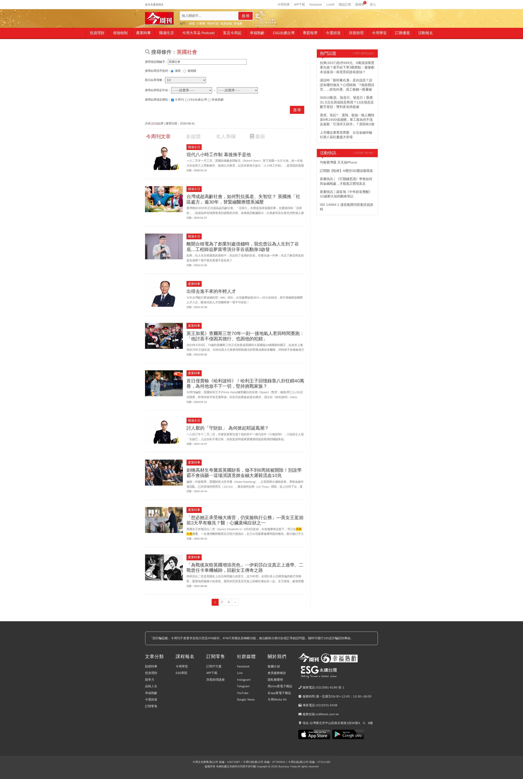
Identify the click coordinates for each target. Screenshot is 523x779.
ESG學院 (181, 673)
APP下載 (211, 673)
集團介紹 (274, 666)
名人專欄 (226, 136)
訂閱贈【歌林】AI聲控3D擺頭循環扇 (346, 171)
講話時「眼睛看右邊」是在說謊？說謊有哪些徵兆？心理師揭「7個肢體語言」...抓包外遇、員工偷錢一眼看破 (347, 85)
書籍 (260, 136)
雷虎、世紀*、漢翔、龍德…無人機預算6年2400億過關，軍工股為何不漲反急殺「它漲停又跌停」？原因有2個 (347, 119)
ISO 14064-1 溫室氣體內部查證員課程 (346, 207)
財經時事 (151, 666)
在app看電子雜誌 (279, 693)
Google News (246, 699)
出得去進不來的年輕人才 (211, 291)
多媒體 (193, 136)
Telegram (243, 686)
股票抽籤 (226, 23)
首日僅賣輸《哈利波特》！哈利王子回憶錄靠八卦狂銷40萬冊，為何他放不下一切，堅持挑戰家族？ (245, 383)
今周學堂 (182, 666)
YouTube (242, 693)
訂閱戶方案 (214, 666)
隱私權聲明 (275, 680)
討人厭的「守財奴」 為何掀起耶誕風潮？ (228, 428)
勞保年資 (213, 23)
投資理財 (151, 673)
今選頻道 (151, 699)
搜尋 (246, 16)
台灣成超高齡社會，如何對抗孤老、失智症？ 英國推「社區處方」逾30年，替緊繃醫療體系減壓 (243, 199)
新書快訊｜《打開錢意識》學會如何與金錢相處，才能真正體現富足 (346, 181)
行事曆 (201, 23)
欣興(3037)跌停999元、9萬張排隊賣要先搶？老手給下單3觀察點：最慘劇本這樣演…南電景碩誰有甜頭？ (347, 67)
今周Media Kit (277, 699)
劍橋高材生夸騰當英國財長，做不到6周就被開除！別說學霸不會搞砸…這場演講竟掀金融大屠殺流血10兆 (244, 473)
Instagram (243, 680)
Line (240, 673)
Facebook (243, 666)
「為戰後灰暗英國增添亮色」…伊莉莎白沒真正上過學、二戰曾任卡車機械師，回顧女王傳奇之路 (245, 567)
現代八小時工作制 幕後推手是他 (219, 154)
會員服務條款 (277, 673)
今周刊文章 (158, 136)
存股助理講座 (215, 680)
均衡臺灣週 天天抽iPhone (338, 162)
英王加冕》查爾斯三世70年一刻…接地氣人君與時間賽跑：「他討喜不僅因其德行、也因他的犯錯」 (245, 336)
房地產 (238, 23)
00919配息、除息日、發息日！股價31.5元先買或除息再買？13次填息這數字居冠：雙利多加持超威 (347, 102)
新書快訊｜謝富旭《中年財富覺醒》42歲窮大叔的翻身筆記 (346, 194)
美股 (192, 23)
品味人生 (151, 686)
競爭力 (149, 680)
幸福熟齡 (218, 99)
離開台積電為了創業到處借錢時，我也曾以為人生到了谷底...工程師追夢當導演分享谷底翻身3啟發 (243, 246)
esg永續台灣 (198, 99)
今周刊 (179, 99)
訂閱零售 (151, 706)
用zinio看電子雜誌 (280, 686)
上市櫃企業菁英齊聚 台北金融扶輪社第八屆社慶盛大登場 (346, 135)
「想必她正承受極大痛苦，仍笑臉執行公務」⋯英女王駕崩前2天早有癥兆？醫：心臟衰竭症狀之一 (245, 520)
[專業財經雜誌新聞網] (159, 18)
